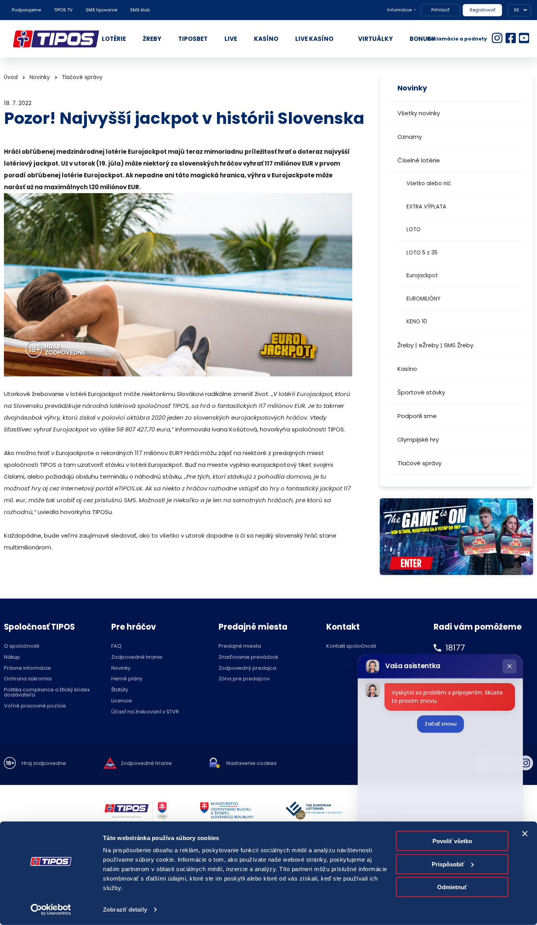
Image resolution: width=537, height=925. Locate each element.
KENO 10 (416, 321)
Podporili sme (417, 416)
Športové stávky (421, 392)
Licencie (121, 701)
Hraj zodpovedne (44, 763)
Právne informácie (27, 668)
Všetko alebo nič (428, 183)
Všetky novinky (418, 113)
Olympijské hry (418, 439)
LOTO (413, 229)
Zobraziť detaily (125, 909)
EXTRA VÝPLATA (426, 206)
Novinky (39, 77)
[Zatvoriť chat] (509, 666)
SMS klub (140, 10)
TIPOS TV (63, 10)
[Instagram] (525, 762)
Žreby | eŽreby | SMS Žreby (435, 345)
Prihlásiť (440, 10)
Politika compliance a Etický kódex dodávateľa (47, 692)
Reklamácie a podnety (457, 38)
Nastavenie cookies (251, 763)
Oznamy (409, 137)
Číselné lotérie (418, 160)
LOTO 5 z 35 (422, 252)
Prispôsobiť (448, 864)
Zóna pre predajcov (244, 679)
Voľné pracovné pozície (35, 706)
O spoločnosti (21, 646)
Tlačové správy (419, 463)
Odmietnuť (452, 887)
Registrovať (482, 10)
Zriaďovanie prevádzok (248, 657)
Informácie (399, 10)
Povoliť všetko (452, 841)
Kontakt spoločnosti (351, 646)
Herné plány (126, 679)
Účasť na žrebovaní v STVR (145, 712)
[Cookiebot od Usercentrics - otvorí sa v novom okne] (51, 910)
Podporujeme (26, 10)
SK (516, 10)
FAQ (116, 646)
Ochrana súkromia (27, 679)
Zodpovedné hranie (136, 657)
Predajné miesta (240, 646)
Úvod (11, 77)
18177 (455, 648)
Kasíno (407, 369)
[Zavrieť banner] (525, 834)
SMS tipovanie (101, 10)
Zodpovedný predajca (247, 668)
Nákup (12, 657)
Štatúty (119, 690)
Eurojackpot (422, 275)
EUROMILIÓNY (423, 298)
